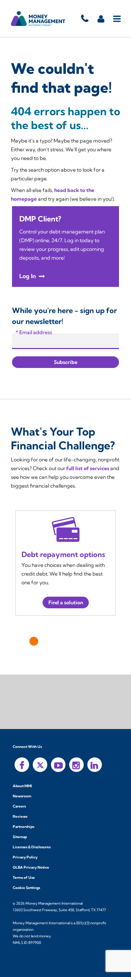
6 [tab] (96, 640)
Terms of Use (24, 877)
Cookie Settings (26, 887)
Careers (19, 806)
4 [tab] (70, 640)
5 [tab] (83, 640)
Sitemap (20, 836)
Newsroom (22, 796)
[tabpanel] (65, 563)
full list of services (87, 468)
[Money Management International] (38, 18)
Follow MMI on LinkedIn (94, 764)
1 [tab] (33, 641)
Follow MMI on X (40, 764)
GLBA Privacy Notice (31, 867)
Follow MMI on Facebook (22, 764)
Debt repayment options (63, 554)
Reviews (20, 816)
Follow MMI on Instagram (76, 764)
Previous (21, 639)
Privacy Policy (25, 857)
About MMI (22, 786)
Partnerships (23, 826)
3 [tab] (58, 640)
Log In (27, 276)
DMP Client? (40, 218)
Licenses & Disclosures (32, 847)
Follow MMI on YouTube (58, 764)
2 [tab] (45, 640)
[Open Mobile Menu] (117, 18)
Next (109, 639)
